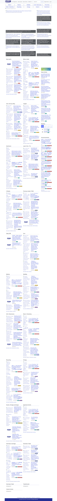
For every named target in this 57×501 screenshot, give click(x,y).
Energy (28, 7)
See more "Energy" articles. (28, 392)
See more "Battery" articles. (11, 311)
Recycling (19, 7)
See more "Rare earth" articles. (11, 94)
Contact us (38, 497)
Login (50, 1)
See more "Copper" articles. (28, 143)
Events (37, 7)
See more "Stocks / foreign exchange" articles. (14, 440)
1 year (51, 126)
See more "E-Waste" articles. (11, 230)
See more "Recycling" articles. (11, 402)
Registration (46, 1)
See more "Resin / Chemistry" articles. (29, 357)
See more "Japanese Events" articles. (29, 432)
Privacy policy (28, 497)
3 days (42, 126)
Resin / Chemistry (10, 7)
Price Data (47, 4)
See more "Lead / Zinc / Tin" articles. (29, 178)
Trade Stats (46, 7)
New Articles (25, 1)
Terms (24, 497)
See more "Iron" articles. (27, 271)
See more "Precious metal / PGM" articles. (30, 225)
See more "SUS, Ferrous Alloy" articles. (13, 138)
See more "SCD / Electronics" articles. (12, 347)
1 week (45, 126)
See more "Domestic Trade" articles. (29, 471)
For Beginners (14, 1)
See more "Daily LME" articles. (11, 248)
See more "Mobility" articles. (28, 308)
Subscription (20, 1)
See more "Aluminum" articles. (11, 188)
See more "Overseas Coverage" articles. (13, 481)
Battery (19, 4)
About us (33, 497)
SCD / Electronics (37, 4)
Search (42, 1)
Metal (9, 4)
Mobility (28, 4)
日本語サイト (30, 1)
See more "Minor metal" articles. (28, 99)
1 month (48, 126)
